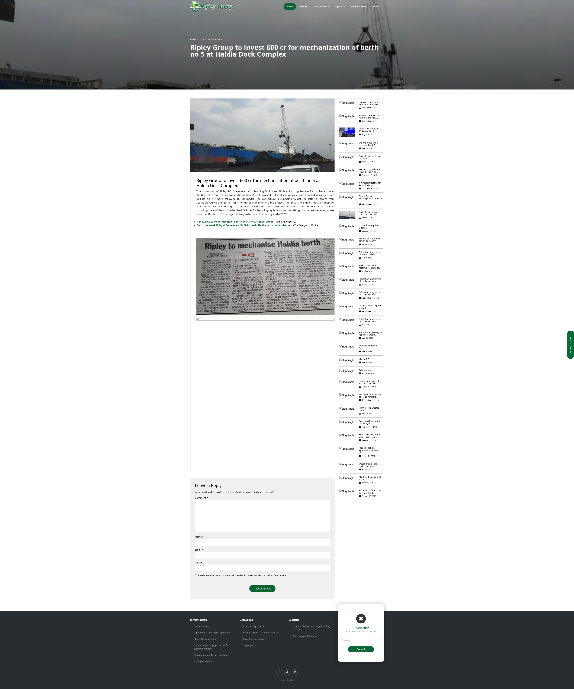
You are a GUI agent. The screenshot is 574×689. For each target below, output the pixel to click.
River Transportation (253, 639)
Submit (361, 649)
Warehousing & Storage (304, 636)
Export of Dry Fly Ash (253, 626)
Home (290, 6)
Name (199, 536)
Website (199, 562)
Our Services (321, 6)
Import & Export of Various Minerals (261, 632)
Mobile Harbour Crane (205, 639)
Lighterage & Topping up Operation (212, 632)
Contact (377, 6)
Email (199, 549)
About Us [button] (303, 6)
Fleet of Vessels (201, 626)
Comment (201, 498)
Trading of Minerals (204, 661)
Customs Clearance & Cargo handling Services (311, 628)
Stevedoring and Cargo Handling (210, 655)
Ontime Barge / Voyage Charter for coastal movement (211, 647)
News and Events (359, 6)
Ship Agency (249, 645)
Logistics (339, 6)
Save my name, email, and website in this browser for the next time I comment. (242, 575)
